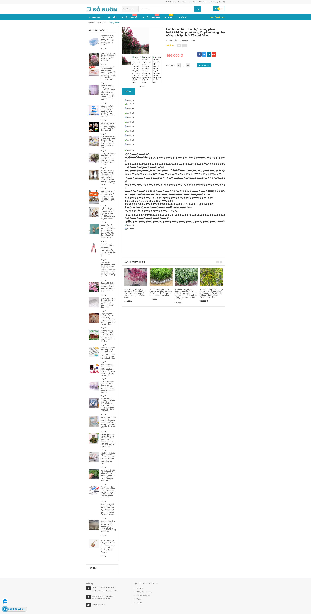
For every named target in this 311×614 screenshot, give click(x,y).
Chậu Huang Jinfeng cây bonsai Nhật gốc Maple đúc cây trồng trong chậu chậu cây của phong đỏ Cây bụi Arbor (135, 293)
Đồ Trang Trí (101, 23)
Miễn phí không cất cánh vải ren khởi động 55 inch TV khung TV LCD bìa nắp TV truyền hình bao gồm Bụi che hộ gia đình (108, 386)
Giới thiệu (140, 588)
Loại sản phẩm (128, 9)
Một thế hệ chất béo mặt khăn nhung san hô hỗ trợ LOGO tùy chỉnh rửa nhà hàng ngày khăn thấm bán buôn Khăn (108, 458)
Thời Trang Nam (152, 16)
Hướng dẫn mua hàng (144, 592)
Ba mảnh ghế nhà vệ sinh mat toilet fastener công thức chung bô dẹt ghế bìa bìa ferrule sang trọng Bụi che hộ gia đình (108, 422)
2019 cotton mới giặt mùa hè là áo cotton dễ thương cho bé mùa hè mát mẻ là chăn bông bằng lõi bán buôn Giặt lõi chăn (108, 142)
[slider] (170, 45)
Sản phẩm (112, 17)
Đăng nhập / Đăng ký (218, 2)
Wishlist (182, 2)
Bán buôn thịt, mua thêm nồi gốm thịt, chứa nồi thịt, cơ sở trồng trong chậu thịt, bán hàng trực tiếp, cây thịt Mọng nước (108, 196)
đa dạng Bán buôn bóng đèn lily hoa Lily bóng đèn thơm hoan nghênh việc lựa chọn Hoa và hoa (108, 287)
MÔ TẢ (128, 91)
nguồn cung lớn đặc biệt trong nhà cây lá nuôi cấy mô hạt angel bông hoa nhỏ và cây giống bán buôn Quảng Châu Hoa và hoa (108, 475)
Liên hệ (183, 17)
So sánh (193, 2)
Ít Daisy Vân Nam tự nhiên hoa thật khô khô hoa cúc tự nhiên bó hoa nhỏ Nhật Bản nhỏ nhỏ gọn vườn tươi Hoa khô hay (108, 159)
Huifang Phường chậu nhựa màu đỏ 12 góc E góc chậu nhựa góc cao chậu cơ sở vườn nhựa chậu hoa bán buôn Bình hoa (108, 335)
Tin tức (170, 16)
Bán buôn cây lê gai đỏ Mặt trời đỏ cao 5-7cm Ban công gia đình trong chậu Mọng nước (108, 56)
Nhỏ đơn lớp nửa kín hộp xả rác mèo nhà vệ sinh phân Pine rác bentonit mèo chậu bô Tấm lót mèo (108, 40)
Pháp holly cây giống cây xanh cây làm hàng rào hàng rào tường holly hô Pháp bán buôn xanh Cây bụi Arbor (161, 292)
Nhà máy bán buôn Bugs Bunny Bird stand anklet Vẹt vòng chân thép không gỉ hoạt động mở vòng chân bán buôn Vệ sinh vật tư (108, 352)
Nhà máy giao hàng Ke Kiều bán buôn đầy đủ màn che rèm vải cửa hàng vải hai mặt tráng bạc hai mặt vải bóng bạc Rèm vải (108, 526)
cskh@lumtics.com (98, 604)
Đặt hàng (205, 65)
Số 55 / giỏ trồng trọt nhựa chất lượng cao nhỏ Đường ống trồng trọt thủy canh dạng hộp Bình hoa (108, 126)
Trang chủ (95, 17)
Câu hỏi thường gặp (143, 595)
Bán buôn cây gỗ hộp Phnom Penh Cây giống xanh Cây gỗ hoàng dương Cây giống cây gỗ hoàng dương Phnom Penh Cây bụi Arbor (211, 293)
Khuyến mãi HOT (217, 17)
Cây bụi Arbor (114, 22)
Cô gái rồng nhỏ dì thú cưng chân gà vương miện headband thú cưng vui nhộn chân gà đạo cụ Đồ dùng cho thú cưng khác (108, 318)
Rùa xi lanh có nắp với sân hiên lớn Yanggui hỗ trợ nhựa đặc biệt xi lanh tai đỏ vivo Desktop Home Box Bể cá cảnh (108, 111)
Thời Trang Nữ (130, 16)
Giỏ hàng (203, 2)
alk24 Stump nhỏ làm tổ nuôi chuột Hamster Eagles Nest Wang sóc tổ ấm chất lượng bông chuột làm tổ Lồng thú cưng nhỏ (108, 369)
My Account (171, 2)
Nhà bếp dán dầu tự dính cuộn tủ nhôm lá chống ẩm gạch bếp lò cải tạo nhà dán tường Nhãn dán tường (108, 302)
